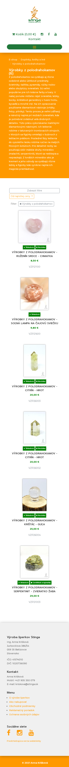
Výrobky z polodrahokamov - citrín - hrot (34, 388)
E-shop (13, 59)
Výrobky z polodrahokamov (28, 63)
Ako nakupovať (18, 701)
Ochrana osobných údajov (24, 714)
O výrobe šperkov (19, 697)
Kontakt (34, 39)
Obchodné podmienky (22, 706)
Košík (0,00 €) (25, 34)
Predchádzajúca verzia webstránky (24, 741)
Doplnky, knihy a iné (33, 59)
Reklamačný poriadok (21, 710)
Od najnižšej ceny (21, 196)
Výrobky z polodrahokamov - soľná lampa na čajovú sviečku (34, 321)
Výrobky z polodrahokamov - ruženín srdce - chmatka (34, 254)
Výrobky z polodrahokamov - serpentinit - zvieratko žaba (34, 589)
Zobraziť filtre (34, 190)
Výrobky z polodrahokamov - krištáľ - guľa (34, 522)
